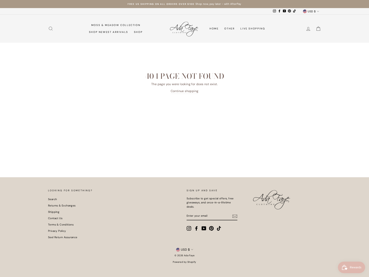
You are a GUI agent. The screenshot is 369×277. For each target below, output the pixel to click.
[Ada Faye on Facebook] (196, 228)
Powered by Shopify (184, 262)
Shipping (53, 212)
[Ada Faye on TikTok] (219, 228)
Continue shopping (185, 91)
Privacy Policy (57, 231)
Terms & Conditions (61, 224)
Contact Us (55, 218)
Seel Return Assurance (62, 237)
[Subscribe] (234, 216)
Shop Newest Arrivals (108, 32)
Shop (138, 32)
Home (214, 28)
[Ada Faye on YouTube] (204, 228)
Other (229, 28)
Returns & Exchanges (62, 205)
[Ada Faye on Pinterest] (211, 228)
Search (52, 199)
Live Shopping (252, 28)
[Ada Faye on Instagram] (189, 228)
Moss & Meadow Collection (115, 25)
